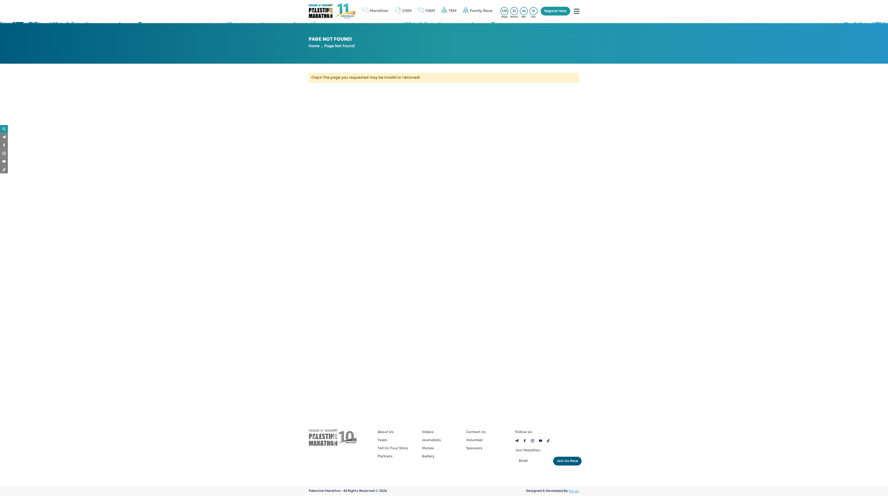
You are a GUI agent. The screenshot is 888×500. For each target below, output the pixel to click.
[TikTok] (4, 169)
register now (555, 11)
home (314, 46)
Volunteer (474, 440)
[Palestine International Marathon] (341, 437)
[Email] (4, 137)
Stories (428, 448)
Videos (428, 432)
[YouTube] (4, 161)
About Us (385, 432)
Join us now (567, 461)
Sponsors (474, 448)
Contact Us (476, 432)
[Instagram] (4, 153)
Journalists (431, 440)
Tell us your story (393, 448)
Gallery (428, 456)
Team (382, 440)
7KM (452, 11)
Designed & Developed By (547, 491)
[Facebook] (4, 145)
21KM (407, 11)
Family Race (481, 11)
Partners (385, 456)
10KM (430, 11)
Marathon (379, 11)
